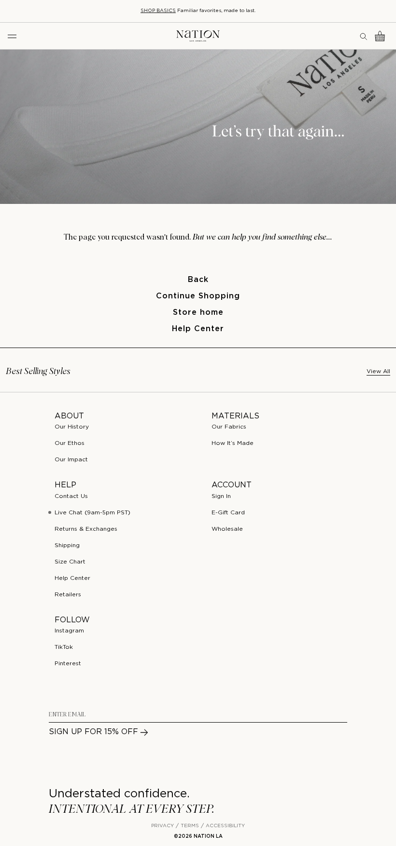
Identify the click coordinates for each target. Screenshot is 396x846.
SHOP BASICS (158, 11)
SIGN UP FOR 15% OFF (93, 732)
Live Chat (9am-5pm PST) (92, 512)
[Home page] (198, 36)
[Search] (364, 36)
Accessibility (225, 826)
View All (378, 371)
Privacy (162, 826)
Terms (190, 826)
